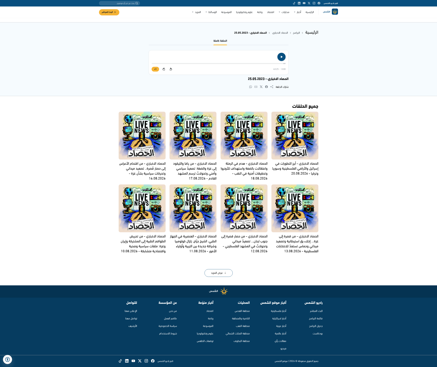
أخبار (299, 12)
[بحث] (137, 3)
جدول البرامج (316, 326)
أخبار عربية (281, 326)
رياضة (260, 12)
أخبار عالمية (280, 334)
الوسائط (212, 12)
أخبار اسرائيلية (279, 319)
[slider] (219, 63)
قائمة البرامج (316, 319)
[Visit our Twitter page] (309, 3)
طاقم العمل (170, 319)
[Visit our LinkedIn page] (299, 3)
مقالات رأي (280, 341)
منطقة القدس (242, 311)
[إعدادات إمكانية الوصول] (7, 359)
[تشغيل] (281, 57)
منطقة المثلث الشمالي (238, 334)
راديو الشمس (314, 302)
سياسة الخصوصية (168, 326)
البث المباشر (107, 12)
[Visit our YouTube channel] (304, 3)
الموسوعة (226, 12)
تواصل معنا (131, 319)
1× (155, 69)
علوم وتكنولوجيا (244, 12)
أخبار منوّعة (205, 302)
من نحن (173, 311)
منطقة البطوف (242, 341)
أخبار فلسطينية (278, 311)
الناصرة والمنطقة (241, 319)
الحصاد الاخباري (280, 33)
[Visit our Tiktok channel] (294, 3)
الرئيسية (310, 12)
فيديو (283, 349)
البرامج (296, 33)
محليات (285, 12)
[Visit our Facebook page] (319, 3)
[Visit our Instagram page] (314, 3)
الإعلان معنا (131, 311)
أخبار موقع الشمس (273, 302)
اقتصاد (270, 12)
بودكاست (318, 334)
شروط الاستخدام (168, 334)
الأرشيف (133, 326)
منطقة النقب (243, 326)
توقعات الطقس (205, 341)
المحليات (244, 302)
